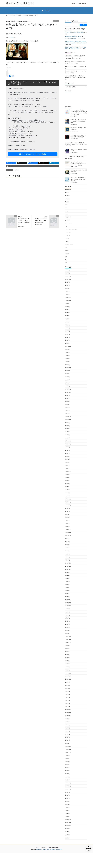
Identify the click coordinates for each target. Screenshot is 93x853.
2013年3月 (67, 627)
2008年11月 (68, 786)
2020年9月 (67, 395)
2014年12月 (68, 563)
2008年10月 (68, 789)
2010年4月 (67, 734)
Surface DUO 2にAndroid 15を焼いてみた (74, 32)
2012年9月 (67, 645)
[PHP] (54, 218)
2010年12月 (68, 709)
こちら (11, 37)
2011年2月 (67, 703)
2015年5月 (67, 551)
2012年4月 (67, 660)
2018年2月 (67, 465)
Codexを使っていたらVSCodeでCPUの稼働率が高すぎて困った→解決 (75, 62)
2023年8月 (67, 325)
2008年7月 (67, 798)
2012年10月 (68, 642)
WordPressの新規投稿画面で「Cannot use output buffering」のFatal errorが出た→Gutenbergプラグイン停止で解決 (75, 57)
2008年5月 (67, 804)
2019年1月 (67, 438)
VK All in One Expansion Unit (56, 849)
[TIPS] (11, 218)
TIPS (66, 214)
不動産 (66, 241)
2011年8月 (67, 685)
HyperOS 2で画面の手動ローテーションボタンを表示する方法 (75, 72)
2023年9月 (67, 322)
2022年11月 (68, 346)
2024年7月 (67, 306)
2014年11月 (68, 566)
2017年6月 (67, 483)
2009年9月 (67, 755)
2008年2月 (67, 813)
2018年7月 (67, 450)
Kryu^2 (79, 36)
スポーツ (67, 226)
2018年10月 (68, 444)
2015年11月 (68, 532)
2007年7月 (67, 834)
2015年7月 (67, 544)
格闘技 (66, 250)
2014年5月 (67, 584)
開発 (66, 259)
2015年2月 (67, 557)
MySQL (67, 201)
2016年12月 (68, 499)
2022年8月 (67, 352)
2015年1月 (67, 560)
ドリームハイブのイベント (71, 229)
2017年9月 (67, 474)
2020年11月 (68, 389)
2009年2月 (67, 776)
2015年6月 (67, 547)
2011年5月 (67, 694)
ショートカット (69, 223)
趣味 (66, 256)
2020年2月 (67, 410)
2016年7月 (67, 514)
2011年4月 (67, 697)
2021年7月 (67, 373)
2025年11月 (68, 279)
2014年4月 (67, 587)
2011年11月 (68, 676)
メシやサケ (56, 21)
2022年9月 (67, 349)
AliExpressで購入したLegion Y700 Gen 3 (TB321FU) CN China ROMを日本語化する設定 (75, 77)
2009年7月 (67, 761)
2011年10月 (68, 679)
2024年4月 (67, 312)
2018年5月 (67, 456)
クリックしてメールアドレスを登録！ (33, 154)
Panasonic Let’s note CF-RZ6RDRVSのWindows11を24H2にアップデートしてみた (78, 164)
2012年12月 (68, 636)
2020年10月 (68, 392)
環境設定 (67, 253)
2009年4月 (67, 770)
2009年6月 (67, 764)
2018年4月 (67, 459)
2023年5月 (67, 334)
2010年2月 (67, 740)
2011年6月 (67, 691)
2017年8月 (67, 477)
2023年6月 (67, 331)
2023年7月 (67, 328)
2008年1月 (67, 816)
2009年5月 (67, 767)
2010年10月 (68, 715)
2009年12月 (68, 746)
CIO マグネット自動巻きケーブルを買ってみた (75, 67)
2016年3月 (67, 523)
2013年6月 (67, 618)
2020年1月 (67, 413)
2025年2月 (67, 294)
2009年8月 (67, 758)
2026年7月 (67, 273)
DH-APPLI (67, 195)
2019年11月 (68, 419)
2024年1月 (67, 318)
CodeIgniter (68, 189)
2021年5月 (67, 379)
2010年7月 (67, 725)
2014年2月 (67, 593)
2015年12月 (68, 529)
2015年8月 (67, 541)
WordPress (67, 217)
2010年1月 (67, 743)
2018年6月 (67, 453)
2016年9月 (67, 508)
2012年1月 (67, 670)
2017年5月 (67, 486)
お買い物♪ (67, 220)
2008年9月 (67, 792)
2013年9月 (67, 608)
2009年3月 (67, 773)
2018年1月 (67, 468)
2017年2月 (67, 496)
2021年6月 (67, 376)
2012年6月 (67, 654)
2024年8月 (67, 303)
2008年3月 (67, 810)
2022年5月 (67, 361)
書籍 (66, 247)
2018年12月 (68, 441)
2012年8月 (67, 648)
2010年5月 (67, 731)
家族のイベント (69, 244)
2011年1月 (67, 706)
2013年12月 (68, 599)
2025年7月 (67, 285)
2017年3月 (67, 492)
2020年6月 (67, 401)
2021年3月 (67, 383)
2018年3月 (67, 462)
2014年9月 (67, 572)
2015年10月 (68, 535)
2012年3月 (67, 663)
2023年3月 (67, 340)
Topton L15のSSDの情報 (70, 36)
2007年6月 (67, 837)
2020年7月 (67, 398)
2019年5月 (67, 431)
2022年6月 (67, 358)
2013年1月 (67, 633)
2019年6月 (67, 428)
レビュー (67, 238)
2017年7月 (67, 480)
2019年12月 (68, 416)
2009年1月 (67, 780)
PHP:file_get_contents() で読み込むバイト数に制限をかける (41, 220)
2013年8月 (67, 612)
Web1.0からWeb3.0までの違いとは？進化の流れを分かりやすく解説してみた (78, 179)
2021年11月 (68, 367)
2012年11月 (68, 639)
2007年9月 (67, 828)
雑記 (66, 262)
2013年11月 (68, 602)
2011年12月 (68, 673)
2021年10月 (68, 370)
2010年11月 (68, 712)
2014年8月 (67, 575)
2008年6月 (67, 801)
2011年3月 (67, 700)
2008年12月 (68, 783)
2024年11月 (68, 300)
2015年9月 (67, 538)
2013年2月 (67, 630)
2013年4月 (67, 624)
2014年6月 (67, 581)
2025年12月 (68, 276)
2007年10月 (68, 825)
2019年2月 (67, 434)
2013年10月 (68, 605)
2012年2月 (67, 667)
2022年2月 (67, 364)
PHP (66, 208)
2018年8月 (67, 447)
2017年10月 (68, 471)
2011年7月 (67, 688)
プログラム (67, 232)
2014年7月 (67, 578)
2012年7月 (67, 651)
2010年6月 (67, 728)
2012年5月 (67, 657)
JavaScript (67, 198)
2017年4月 (67, 489)
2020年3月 (67, 407)
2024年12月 (68, 297)
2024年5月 (67, 309)
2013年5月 (67, 621)
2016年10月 (68, 505)
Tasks (66, 211)
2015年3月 (67, 554)
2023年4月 (67, 337)
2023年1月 (67, 343)
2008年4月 (67, 807)
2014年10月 (68, 569)
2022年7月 (67, 355)
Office (66, 205)
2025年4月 (67, 291)
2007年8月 (67, 831)
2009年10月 (68, 752)
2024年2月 (67, 315)
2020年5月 (67, 404)
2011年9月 (67, 682)
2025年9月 (67, 282)
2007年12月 (68, 819)
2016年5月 (67, 520)
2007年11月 (68, 822)
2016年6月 (67, 517)
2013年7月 (67, 615)
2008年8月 (67, 795)
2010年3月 (67, 737)
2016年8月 (67, 511)
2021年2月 (67, 386)
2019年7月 (67, 425)
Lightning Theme (46, 849)
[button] (88, 848)
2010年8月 (67, 722)
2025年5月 (67, 288)
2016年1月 (67, 526)
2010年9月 (67, 718)
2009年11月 (68, 749)
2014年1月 (67, 596)
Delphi (66, 192)
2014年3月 (67, 590)
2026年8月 (67, 270)
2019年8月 (67, 422)
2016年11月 (68, 502)
